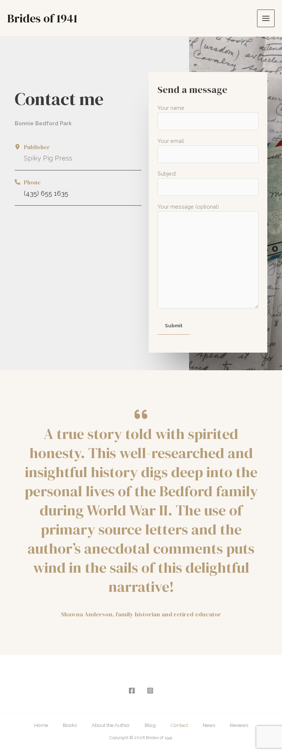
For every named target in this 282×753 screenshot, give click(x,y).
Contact (179, 725)
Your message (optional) (188, 206)
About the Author (110, 725)
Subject (167, 173)
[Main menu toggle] (266, 18)
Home (41, 725)
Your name (171, 108)
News (209, 725)
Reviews (239, 725)
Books (70, 725)
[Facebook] (132, 690)
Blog (150, 725)
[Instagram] (150, 690)
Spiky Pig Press (48, 158)
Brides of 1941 (42, 18)
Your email (171, 141)
